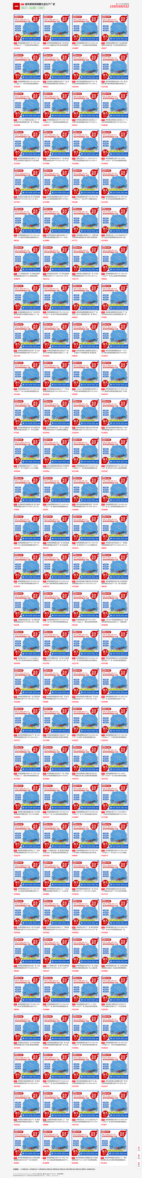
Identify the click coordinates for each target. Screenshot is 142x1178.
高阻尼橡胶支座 (70, 1169)
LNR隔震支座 (24, 1169)
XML (45, 1174)
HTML (40, 1174)
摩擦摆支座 (56, 1169)
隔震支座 (49, 1169)
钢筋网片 (84, 1169)
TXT (49, 1174)
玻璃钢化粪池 (91, 1169)
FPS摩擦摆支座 (41, 1169)
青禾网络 (60, 1174)
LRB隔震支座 (33, 1169)
